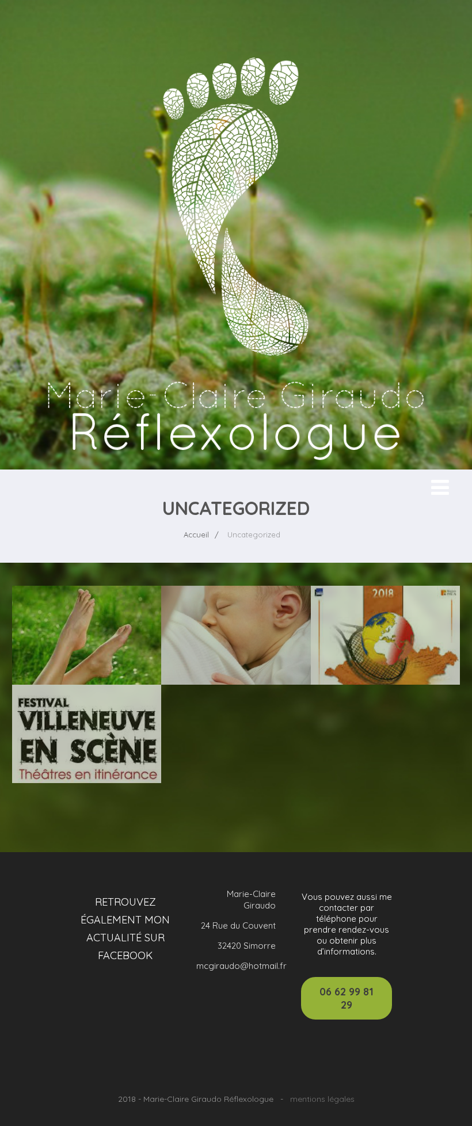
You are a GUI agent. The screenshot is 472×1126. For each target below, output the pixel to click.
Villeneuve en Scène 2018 (86, 716)
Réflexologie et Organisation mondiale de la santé (86, 631)
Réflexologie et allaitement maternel (235, 625)
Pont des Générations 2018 (385, 625)
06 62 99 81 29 (346, 998)
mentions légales (322, 1099)
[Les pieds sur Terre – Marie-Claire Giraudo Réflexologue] (235, 464)
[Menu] (440, 487)
